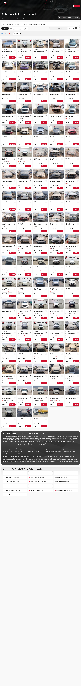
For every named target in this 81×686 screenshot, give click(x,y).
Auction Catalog (21, 18)
